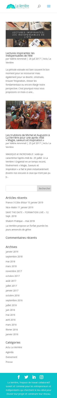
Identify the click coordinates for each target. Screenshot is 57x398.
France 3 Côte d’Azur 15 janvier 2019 (24, 202)
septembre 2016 (14, 300)
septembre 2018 (14, 256)
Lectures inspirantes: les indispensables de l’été (20, 54)
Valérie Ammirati (18, 58)
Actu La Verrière (14, 347)
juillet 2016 (11, 305)
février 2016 (12, 329)
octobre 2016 (12, 295)
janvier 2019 (12, 251)
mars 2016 (11, 324)
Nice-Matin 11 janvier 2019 (19, 207)
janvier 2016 (12, 334)
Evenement (11, 357)
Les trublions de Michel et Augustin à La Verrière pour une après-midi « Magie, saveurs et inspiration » (28, 137)
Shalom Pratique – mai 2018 (20, 220)
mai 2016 (10, 314)
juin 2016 (10, 309)
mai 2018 (10, 261)
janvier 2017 (12, 290)
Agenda (9, 352)
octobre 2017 (12, 275)
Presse (9, 361)
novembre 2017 (14, 271)
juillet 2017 (11, 285)
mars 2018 (11, 266)
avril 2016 (11, 319)
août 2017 (11, 280)
